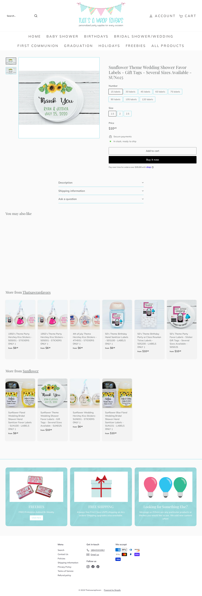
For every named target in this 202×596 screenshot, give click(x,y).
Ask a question (67, 199)
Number (113, 85)
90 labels (115, 99)
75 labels (175, 91)
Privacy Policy (64, 567)
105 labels (131, 99)
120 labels (147, 99)
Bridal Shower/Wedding (144, 36)
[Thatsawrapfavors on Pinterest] (97, 566)
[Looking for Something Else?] (165, 487)
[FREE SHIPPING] (101, 487)
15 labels (115, 91)
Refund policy (64, 575)
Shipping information (71, 190)
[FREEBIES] (36, 487)
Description (65, 182)
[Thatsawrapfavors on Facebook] (93, 566)
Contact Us (63, 554)
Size (111, 107)
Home (34, 36)
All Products (168, 46)
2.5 (127, 113)
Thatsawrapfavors (37, 292)
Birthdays (96, 36)
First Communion (38, 46)
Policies (61, 558)
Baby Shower (62, 36)
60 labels (160, 91)
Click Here (36, 517)
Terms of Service (66, 571)
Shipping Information (68, 562)
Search (61, 550)
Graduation (78, 46)
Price (111, 122)
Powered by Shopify (112, 590)
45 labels (145, 91)
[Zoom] (59, 97)
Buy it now (152, 159)
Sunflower (31, 371)
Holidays (109, 46)
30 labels (130, 91)
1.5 (112, 113)
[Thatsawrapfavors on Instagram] (88, 566)
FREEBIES (136, 46)
